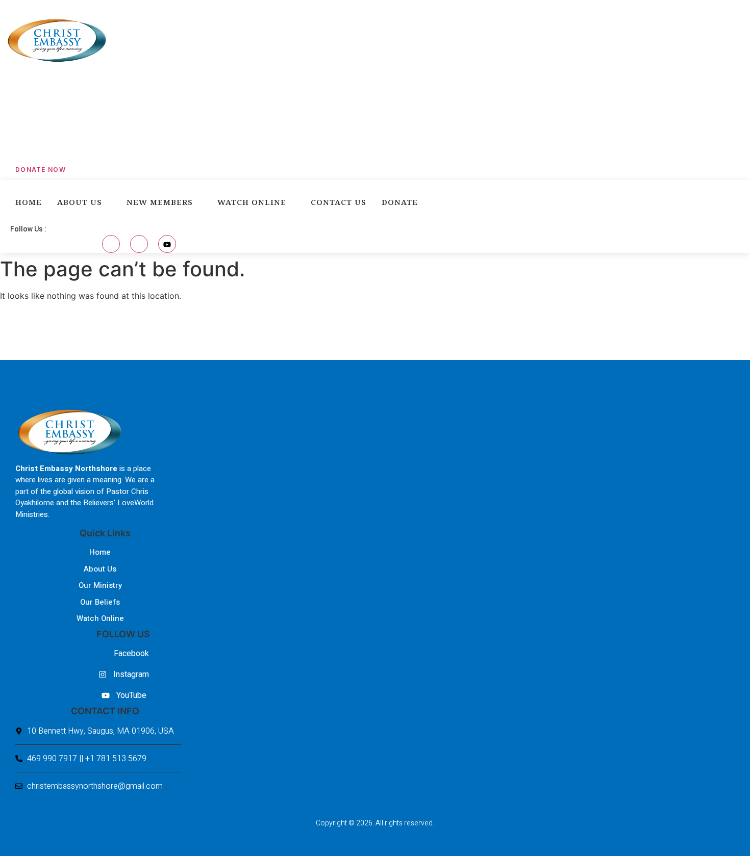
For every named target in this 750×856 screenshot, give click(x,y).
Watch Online (251, 202)
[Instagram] (139, 244)
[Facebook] (111, 244)
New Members (160, 202)
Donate (400, 202)
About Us (79, 202)
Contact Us (338, 202)
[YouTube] (167, 244)
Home (28, 202)
